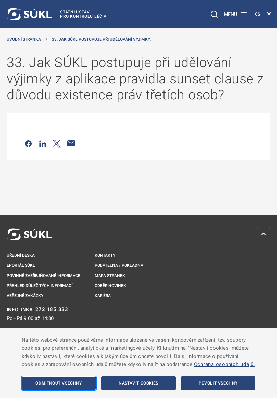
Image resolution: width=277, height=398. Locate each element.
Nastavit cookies (138, 383)
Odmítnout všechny (58, 383)
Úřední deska (21, 255)
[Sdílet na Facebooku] (28, 143)
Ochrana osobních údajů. (224, 364)
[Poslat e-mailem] (71, 143)
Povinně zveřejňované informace (43, 275)
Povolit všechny (218, 383)
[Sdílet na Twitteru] (56, 143)
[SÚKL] (29, 234)
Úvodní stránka (24, 39)
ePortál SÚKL (21, 265)
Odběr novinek (110, 285)
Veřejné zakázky (25, 295)
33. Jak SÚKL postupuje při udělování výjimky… (102, 39)
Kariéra (103, 295)
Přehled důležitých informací (39, 285)
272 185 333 (51, 309)
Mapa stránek (110, 275)
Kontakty (105, 255)
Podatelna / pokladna (119, 265)
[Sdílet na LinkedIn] (42, 143)
